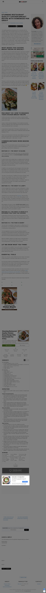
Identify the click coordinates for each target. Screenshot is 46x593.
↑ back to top (23, 577)
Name (3, 560)
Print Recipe (20, 26)
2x (26, 360)
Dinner (6, 12)
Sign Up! (20, 583)
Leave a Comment (19, 22)
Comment (4, 545)
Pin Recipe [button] (23, 345)
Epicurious (19, 195)
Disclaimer (7, 585)
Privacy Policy (7, 583)
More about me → (37, 43)
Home (3, 12)
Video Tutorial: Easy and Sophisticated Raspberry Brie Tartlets (8, 518)
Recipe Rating (4, 541)
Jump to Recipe (13, 26)
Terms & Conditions (7, 586)
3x (28, 360)
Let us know (14, 471)
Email (3, 564)
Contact (39, 583)
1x (24, 360)
